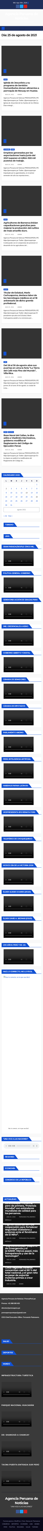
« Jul (5, 516)
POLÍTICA (11, 432)
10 (11, 493)
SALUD (6, 289)
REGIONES (20, 1527)
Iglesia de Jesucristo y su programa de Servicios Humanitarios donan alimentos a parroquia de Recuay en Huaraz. (21, 86)
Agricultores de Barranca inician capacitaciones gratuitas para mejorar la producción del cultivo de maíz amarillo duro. (21, 226)
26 (21, 501)
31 (11, 505)
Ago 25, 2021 (9, 94)
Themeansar (36, 1521)
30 (6, 505)
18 (16, 497)
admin (19, 94)
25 (16, 501)
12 (21, 493)
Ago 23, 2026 (11, 1284)
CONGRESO (6, 1524)
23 (6, 501)
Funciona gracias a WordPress (12, 1521)
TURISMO (35, 1527)
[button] (40, 28)
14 (32, 493)
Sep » (10, 516)
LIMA (5, 362)
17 (11, 497)
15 (37, 493)
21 (32, 497)
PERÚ (5, 79)
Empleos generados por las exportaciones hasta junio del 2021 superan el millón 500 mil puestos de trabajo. (20, 156)
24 (11, 501)
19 (21, 497)
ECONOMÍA (7, 149)
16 (6, 497)
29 (37, 501)
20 (27, 497)
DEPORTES (15, 1524)
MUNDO (37, 1524)
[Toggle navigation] (22, 28)
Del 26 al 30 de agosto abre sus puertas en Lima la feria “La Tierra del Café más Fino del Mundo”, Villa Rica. (22, 369)
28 (32, 501)
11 (16, 493)
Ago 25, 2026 (11, 1217)
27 (27, 501)
